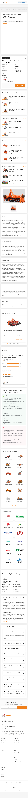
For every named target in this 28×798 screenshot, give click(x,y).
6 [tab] (14, 343)
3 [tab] (10, 343)
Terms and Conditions (10, 782)
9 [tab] (18, 343)
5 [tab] (13, 343)
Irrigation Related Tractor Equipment (8, 578)
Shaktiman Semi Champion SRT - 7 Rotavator (13, 61)
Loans (2, 752)
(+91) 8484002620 (9, 725)
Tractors (14, 511)
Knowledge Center (17, 752)
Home (2, 9)
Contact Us (16, 759)
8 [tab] (17, 343)
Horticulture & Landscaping (5, 587)
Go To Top (14, 787)
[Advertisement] (14, 38)
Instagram (3, 771)
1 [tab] (7, 343)
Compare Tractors (17, 747)
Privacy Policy (19, 782)
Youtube (2, 769)
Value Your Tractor (17, 742)
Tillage (4, 591)
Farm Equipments (9, 9)
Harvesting (17, 591)
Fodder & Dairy (17, 578)
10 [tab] (20, 343)
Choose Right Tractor (18, 745)
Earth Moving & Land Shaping (7, 582)
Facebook (3, 767)
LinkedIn (2, 774)
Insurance (3, 755)
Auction (2, 747)
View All (23, 313)
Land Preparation (6, 584)
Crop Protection (17, 584)
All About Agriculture (18, 761)
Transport (16, 589)
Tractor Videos (16, 755)
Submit (22, 707)
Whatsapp (3, 776)
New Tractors (3, 740)
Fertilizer (16, 581)
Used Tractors (3, 742)
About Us (16, 757)
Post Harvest (5, 589)
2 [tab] (9, 343)
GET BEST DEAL (19, 339)
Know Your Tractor (17, 740)
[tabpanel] (14, 329)
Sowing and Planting (18, 586)
